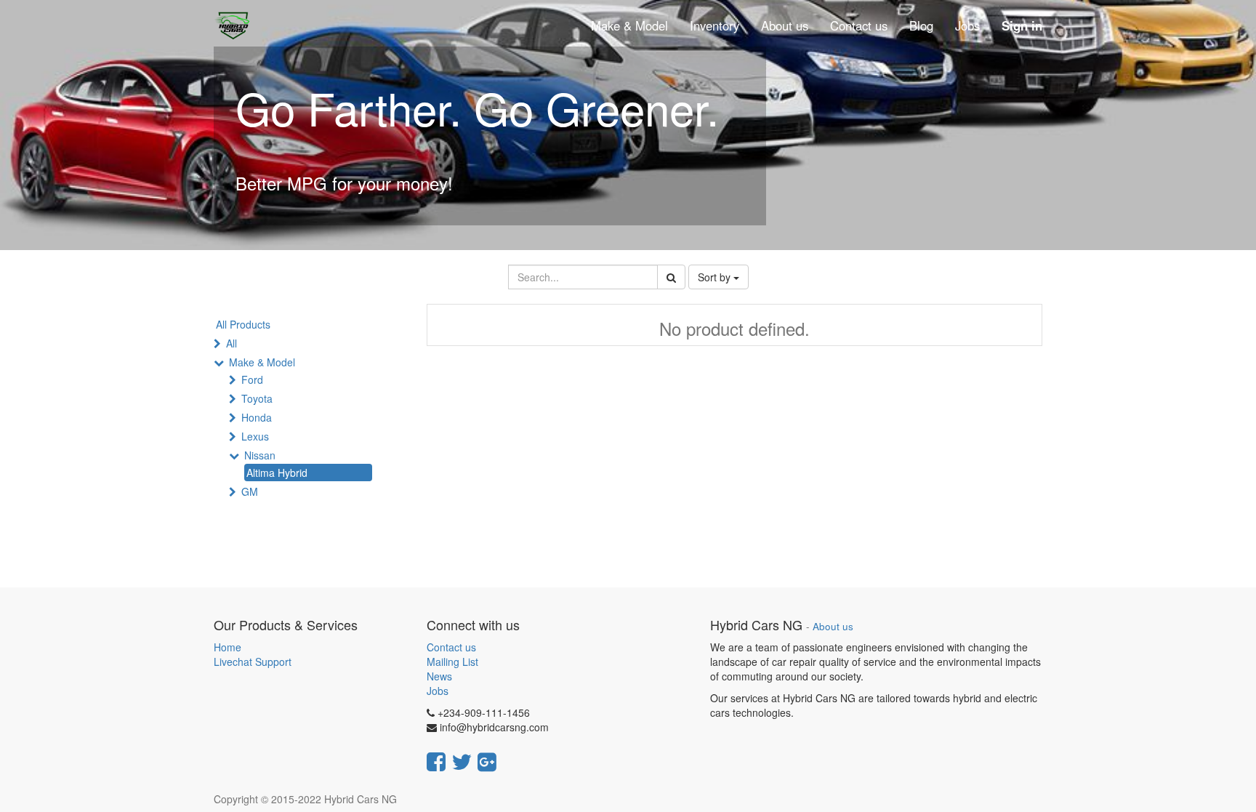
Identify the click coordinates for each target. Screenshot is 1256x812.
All (231, 343)
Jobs (437, 690)
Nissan (259, 455)
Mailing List (452, 661)
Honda (256, 417)
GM (249, 491)
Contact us (451, 647)
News (439, 676)
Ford (252, 379)
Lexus (255, 436)
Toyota (257, 398)
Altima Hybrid (276, 472)
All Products (243, 324)
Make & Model (262, 362)
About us (833, 626)
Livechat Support (252, 661)
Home (227, 647)
